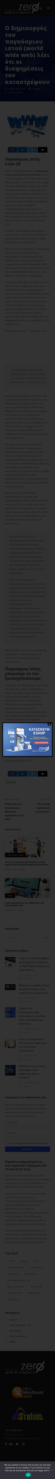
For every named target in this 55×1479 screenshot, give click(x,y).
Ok (28, 1475)
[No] (51, 1470)
